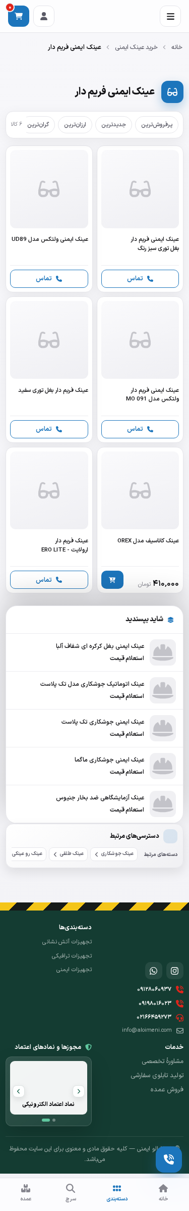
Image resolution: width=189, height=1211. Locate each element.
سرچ (71, 1199)
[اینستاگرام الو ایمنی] (174, 970)
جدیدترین (113, 124)
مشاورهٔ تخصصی (162, 1061)
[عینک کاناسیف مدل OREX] (140, 520)
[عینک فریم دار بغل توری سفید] (49, 369)
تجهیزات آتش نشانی (66, 941)
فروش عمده (167, 1090)
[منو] (170, 16)
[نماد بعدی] (19, 1091)
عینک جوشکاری (117, 853)
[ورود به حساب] (43, 16)
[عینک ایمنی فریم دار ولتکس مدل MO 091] (140, 369)
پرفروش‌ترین (156, 124)
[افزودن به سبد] (112, 580)
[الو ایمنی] (165, 939)
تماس (135, 278)
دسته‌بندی (117, 1199)
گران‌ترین (38, 124)
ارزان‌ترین (75, 124)
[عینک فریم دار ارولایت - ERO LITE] (49, 520)
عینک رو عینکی (27, 853)
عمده (25, 1199)
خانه (176, 47)
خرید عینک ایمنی (136, 47)
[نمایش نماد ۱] (46, 1120)
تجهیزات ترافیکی (71, 956)
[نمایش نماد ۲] (53, 1120)
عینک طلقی (72, 853)
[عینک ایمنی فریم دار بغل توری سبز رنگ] (140, 218)
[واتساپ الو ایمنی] (153, 970)
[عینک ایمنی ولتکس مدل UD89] (49, 218)
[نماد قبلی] (79, 1091)
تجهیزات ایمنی (73, 969)
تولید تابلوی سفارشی (157, 1076)
